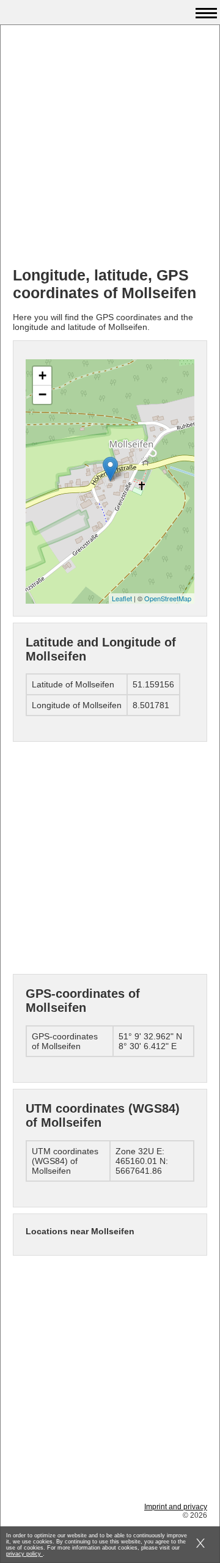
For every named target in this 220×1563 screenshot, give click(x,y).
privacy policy (24, 1554)
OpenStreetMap (167, 598)
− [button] (42, 394)
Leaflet (122, 598)
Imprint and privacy (175, 1507)
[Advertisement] (110, 147)
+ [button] (42, 375)
